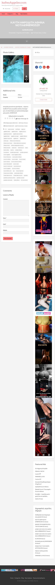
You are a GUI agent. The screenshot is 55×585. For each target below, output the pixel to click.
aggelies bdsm (15, 131)
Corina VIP (38, 479)
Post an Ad (7, 8)
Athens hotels (7, 145)
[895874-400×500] (43, 433)
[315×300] (43, 176)
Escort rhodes (22, 159)
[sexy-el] (43, 248)
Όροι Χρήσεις (23, 13)
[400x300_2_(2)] (43, 449)
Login (24, 8)
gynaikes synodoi (20, 177)
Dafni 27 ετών (39, 499)
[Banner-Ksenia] (43, 302)
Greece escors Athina (8, 173)
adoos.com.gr (11, 129)
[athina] (43, 357)
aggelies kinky (7, 136)
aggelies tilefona (23, 136)
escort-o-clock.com (8, 166)
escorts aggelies (7, 168)
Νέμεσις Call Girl (39, 471)
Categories (10, 13)
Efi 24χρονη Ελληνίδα (41, 468)
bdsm (26, 147)
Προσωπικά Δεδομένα (39, 578)
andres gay (6, 140)
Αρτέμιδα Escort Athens (41, 486)
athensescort (21, 147)
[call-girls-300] (43, 193)
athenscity (14, 147)
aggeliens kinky (7, 131)
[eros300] (43, 225)
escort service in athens (16, 161)
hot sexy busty (24, 180)
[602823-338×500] (43, 410)
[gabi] (43, 283)
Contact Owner (43, 99)
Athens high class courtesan (20, 143)
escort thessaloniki (8, 163)
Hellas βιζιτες (16, 180)
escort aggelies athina (16, 154)
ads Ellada (18, 129)
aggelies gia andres (8, 133)
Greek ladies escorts (18, 175)
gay (14, 170)
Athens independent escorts (17, 145)
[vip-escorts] (43, 131)
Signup (16, 8)
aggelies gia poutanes (17, 133)
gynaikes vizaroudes (8, 180)
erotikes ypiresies (24, 152)
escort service (7, 161)
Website (5, 230)
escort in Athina (7, 159)
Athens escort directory (15, 140)
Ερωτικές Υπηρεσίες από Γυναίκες (20, 33)
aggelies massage (14, 136)
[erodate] (43, 209)
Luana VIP (38, 474)
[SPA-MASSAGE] (43, 264)
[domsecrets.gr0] (43, 389)
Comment (5, 199)
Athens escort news (8, 143)
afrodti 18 (43, 88)
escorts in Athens (16, 168)
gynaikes (26, 175)
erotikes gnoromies (14, 152)
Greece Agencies (19, 170)
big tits (12, 150)
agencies (23, 129)
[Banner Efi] (43, 372)
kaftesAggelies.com (14, 2)
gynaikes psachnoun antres (9, 177)
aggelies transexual (8, 138)
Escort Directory (7, 157)
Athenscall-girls (7, 147)
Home (3, 13)
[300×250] (43, 116)
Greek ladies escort (8, 175)
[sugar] (43, 313)
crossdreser (6, 152)
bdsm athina (6, 150)
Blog (17, 13)
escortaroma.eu (17, 166)
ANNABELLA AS (40, 476)
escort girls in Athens (17, 157)
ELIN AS (37, 538)
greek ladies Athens (18, 173)
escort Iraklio (15, 159)
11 (5, 129)
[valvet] (43, 147)
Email (4, 224)
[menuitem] (6, 8)
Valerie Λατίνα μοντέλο (41, 551)
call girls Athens (18, 150)
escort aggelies (7, 154)
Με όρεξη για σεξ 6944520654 (43, 541)
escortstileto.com (7, 170)
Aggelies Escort (22, 131)
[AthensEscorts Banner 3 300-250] (43, 161)
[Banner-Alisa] (43, 324)
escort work (16, 163)
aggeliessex (15, 138)
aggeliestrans (22, 138)
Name (5, 218)
